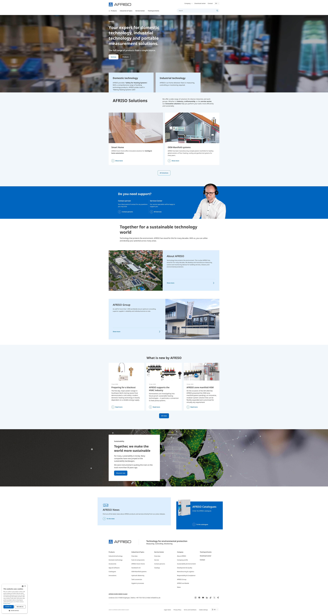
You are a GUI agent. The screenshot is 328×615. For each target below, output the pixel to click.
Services (113, 57)
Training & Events (205, 552)
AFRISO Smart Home (138, 564)
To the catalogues (202, 524)
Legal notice (167, 610)
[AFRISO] (120, 4)
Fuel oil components (138, 560)
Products (126, 57)
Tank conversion (136, 579)
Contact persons (127, 212)
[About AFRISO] (136, 270)
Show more (119, 161)
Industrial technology (115, 556)
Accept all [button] (8, 606)
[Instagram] (195, 598)
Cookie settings (203, 610)
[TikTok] (211, 598)
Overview (134, 556)
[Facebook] (199, 598)
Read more (118, 407)
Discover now (120, 473)
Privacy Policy (177, 610)
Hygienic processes (137, 583)
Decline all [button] (20, 606)
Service (156, 560)
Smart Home (117, 147)
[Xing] (218, 598)
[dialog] (14, 598)
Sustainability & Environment (186, 564)
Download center (200, 3)
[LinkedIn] (207, 598)
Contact (210, 3)
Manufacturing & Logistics (185, 571)
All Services (158, 212)
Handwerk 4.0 (135, 568)
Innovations (112, 575)
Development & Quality (184, 568)
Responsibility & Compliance (186, 575)
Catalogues (112, 571)
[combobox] (22, 586)
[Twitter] (214, 598)
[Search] (217, 11)
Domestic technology (115, 560)
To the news (111, 519)
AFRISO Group (121, 304)
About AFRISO (175, 256)
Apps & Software (114, 568)
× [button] (25, 586)
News (179, 587)
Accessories (112, 564)
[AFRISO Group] (192, 319)
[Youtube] (203, 598)
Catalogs (157, 568)
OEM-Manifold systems (179, 147)
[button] (14, 611)
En (216, 3)
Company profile (182, 560)
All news (164, 416)
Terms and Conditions (190, 610)
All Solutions (164, 173)
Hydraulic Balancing (137, 575)
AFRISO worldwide (183, 583)
